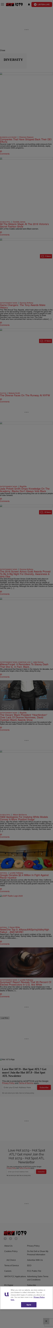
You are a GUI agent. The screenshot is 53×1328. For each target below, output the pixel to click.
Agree (28, 1304)
